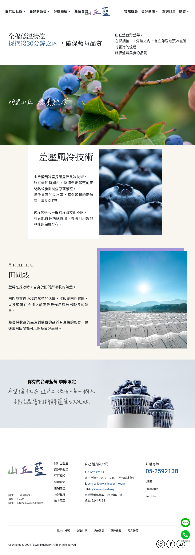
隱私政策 (133, 531)
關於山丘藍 (61, 463)
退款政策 (99, 531)
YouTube (151, 496)
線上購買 (60, 500)
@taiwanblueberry (103, 489)
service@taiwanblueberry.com (106, 483)
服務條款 (116, 531)
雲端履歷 (60, 488)
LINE (148, 481)
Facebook (151, 488)
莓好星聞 (60, 494)
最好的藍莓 (61, 469)
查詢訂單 (81, 531)
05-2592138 (96, 472)
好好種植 (60, 476)
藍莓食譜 (60, 482)
